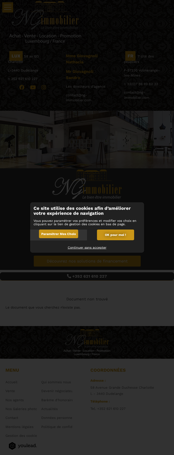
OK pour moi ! (115, 235)
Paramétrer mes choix (58, 234)
